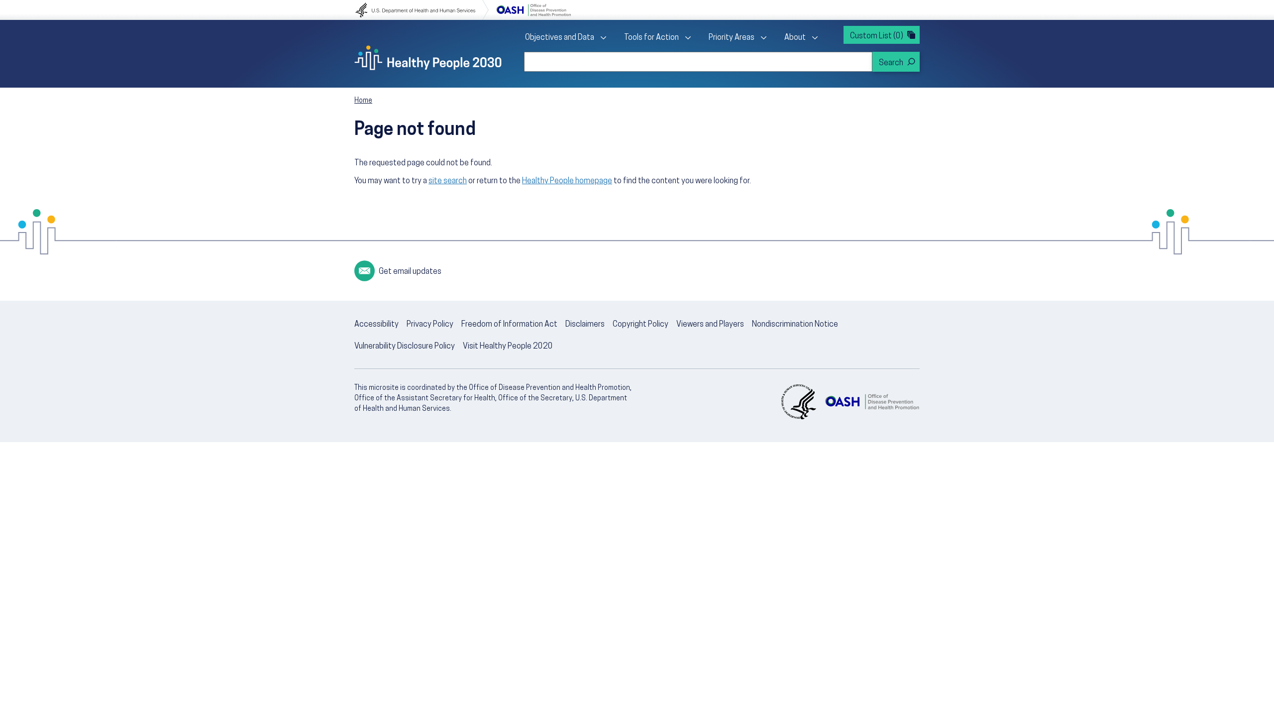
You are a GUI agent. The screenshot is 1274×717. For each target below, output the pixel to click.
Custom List (876, 36)
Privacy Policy (430, 325)
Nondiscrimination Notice (795, 325)
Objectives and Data (559, 38)
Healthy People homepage (567, 181)
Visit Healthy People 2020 (508, 347)
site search (447, 181)
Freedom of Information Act (509, 325)
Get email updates (410, 272)
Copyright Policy (640, 325)
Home (363, 101)
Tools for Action (651, 38)
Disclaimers (585, 325)
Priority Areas (731, 38)
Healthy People (428, 58)
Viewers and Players (710, 325)
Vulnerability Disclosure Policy (404, 347)
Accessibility (376, 325)
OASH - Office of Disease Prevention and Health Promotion (872, 402)
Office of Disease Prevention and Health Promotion (533, 10)
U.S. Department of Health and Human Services (422, 10)
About (795, 38)
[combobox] (698, 62)
